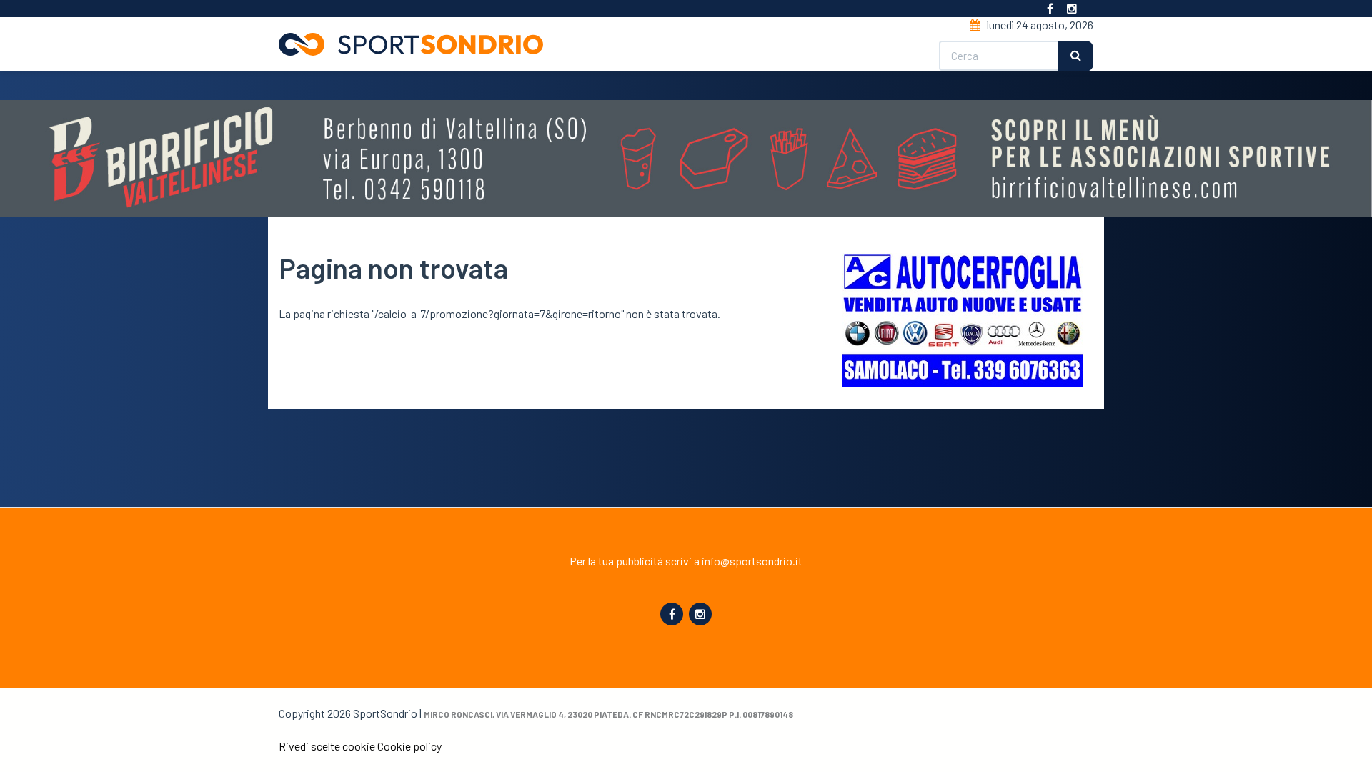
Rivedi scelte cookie (327, 746)
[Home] (417, 44)
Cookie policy (409, 746)
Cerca (1075, 56)
